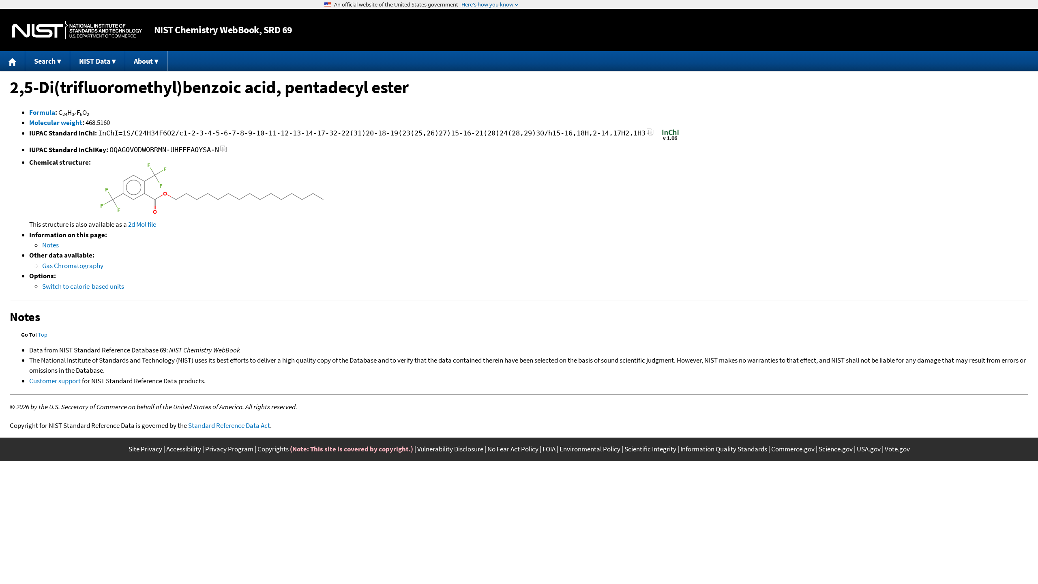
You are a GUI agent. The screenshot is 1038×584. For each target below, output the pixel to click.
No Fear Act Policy (512, 448)
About (143, 61)
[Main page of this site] (12, 61)
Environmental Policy (590, 448)
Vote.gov (897, 448)
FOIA (549, 448)
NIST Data (94, 61)
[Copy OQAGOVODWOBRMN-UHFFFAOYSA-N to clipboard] (223, 151)
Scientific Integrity (650, 448)
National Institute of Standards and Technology (77, 30)
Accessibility (183, 448)
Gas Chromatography (72, 265)
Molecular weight (55, 122)
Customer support (55, 380)
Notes (50, 244)
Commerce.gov (793, 448)
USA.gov (869, 448)
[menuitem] (12, 61)
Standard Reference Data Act (229, 425)
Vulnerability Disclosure (450, 448)
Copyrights (273, 448)
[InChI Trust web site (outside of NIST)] (670, 139)
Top (42, 334)
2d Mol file (142, 224)
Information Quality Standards (723, 448)
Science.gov (836, 448)
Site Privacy (145, 448)
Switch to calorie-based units (83, 286)
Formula (42, 112)
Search (45, 61)
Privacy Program (229, 448)
